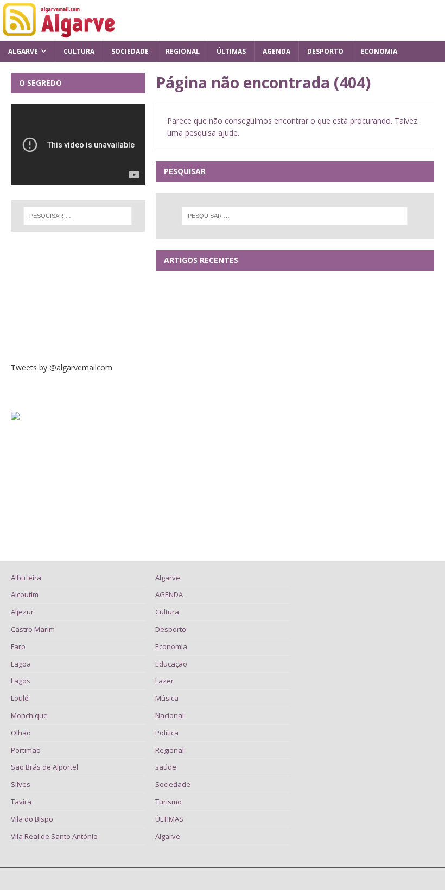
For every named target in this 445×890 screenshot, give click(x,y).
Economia (378, 51)
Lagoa (21, 664)
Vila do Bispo (32, 819)
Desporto (325, 51)
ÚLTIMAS (231, 51)
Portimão (26, 750)
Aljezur (22, 612)
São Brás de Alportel (44, 767)
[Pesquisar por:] (294, 216)
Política (167, 733)
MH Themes (287, 878)
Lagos (20, 681)
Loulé (20, 698)
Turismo (168, 801)
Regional (183, 51)
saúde (165, 767)
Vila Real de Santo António (54, 836)
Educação (171, 664)
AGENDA (276, 51)
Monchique (29, 715)
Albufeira (26, 577)
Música (167, 698)
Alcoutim (25, 594)
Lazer (164, 681)
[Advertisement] (78, 296)
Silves (20, 784)
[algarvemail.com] (61, 34)
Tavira (21, 801)
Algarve (23, 51)
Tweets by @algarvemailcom (61, 367)
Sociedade (130, 51)
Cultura (78, 51)
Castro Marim (33, 629)
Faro (18, 646)
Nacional (169, 715)
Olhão (21, 733)
